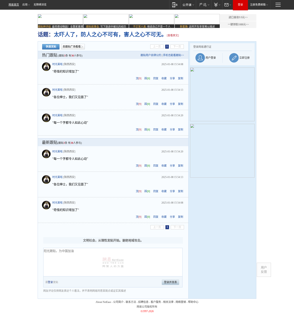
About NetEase (103, 302)
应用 (25, 4)
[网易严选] (203, 4)
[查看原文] (173, 35)
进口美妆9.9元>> (238, 17)
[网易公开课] (188, 4)
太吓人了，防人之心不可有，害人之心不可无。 (110, 34)
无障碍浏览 (40, 4)
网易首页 (14, 4)
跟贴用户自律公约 (151, 55)
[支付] (216, 4)
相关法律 (168, 302)
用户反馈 (264, 269)
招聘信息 (143, 302)
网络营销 (181, 302)
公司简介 (118, 302)
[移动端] (175, 4)
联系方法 (131, 302)
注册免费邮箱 (258, 4)
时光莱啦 (57, 64)
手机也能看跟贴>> (173, 55)
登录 (240, 4)
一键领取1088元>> (238, 24)
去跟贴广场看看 (72, 46)
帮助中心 (193, 302)
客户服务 (156, 302)
